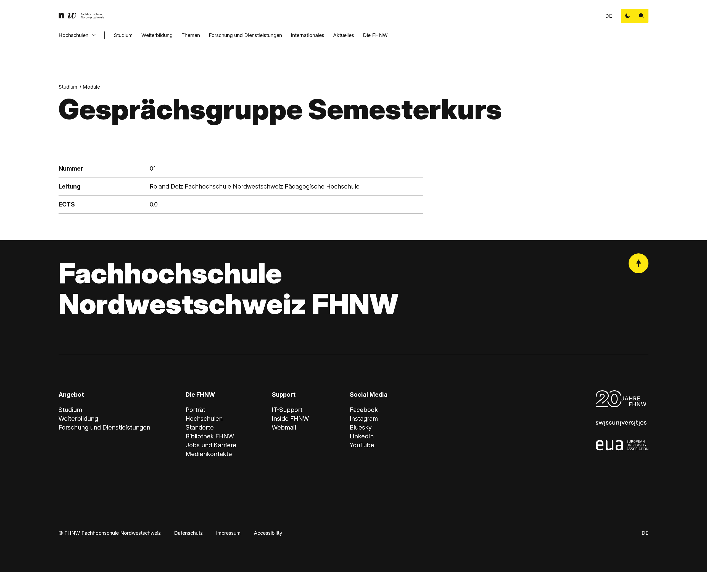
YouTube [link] (362, 445)
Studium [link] (68, 87)
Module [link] (91, 87)
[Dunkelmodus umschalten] (628, 16)
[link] (81, 15)
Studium (123, 35)
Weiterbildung (157, 35)
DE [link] (608, 16)
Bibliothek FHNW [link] (210, 436)
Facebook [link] (364, 409)
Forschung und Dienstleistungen (245, 35)
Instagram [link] (364, 418)
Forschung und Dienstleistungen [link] (104, 427)
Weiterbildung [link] (78, 418)
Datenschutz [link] (188, 533)
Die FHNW (375, 35)
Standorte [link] (200, 427)
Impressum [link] (228, 533)
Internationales (307, 35)
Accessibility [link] (268, 533)
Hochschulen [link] (204, 418)
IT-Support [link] (287, 409)
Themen (190, 35)
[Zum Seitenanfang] (638, 263)
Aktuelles (343, 35)
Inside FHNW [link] (290, 418)
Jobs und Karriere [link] (211, 445)
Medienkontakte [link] (209, 453)
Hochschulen (73, 35)
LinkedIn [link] (362, 436)
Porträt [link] (195, 409)
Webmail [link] (284, 427)
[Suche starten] (641, 16)
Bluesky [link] (361, 427)
